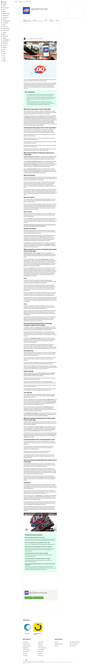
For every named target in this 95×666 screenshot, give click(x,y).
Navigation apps (25, 647)
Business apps (25, 642)
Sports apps (40, 653)
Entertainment (5, 22)
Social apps (25, 653)
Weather (4, 60)
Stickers (4, 53)
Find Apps (15, 1)
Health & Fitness (6, 30)
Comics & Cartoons (6, 13)
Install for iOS (29, 597)
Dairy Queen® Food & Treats (27, 1)
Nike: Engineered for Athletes (75, 642)
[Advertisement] (76, 11)
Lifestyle (4, 32)
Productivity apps (41, 649)
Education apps (40, 642)
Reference (5, 45)
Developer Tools (6, 17)
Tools (4, 55)
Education (4, 19)
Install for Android (39, 597)
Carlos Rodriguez (30, 38)
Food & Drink (5, 26)
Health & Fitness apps (27, 645)
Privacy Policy (30, 661)
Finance (4, 24)
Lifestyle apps (40, 645)
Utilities (4, 58)
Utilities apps (40, 655)
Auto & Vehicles (6, 7)
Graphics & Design (6, 28)
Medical (4, 34)
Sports (4, 51)
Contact (39, 661)
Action (4, 5)
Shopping (4, 47)
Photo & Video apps (26, 649)
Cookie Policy (34, 661)
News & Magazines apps (42, 647)
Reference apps (25, 651)
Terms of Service (25, 661)
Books (4, 9)
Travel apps (25, 655)
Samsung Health (72, 645)
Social (4, 49)
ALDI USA (56, 642)
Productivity (5, 43)
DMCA (37, 661)
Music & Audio (5, 36)
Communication (6, 15)
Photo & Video (5, 41)
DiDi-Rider (56, 645)
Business (4, 11)
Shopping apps (40, 651)
